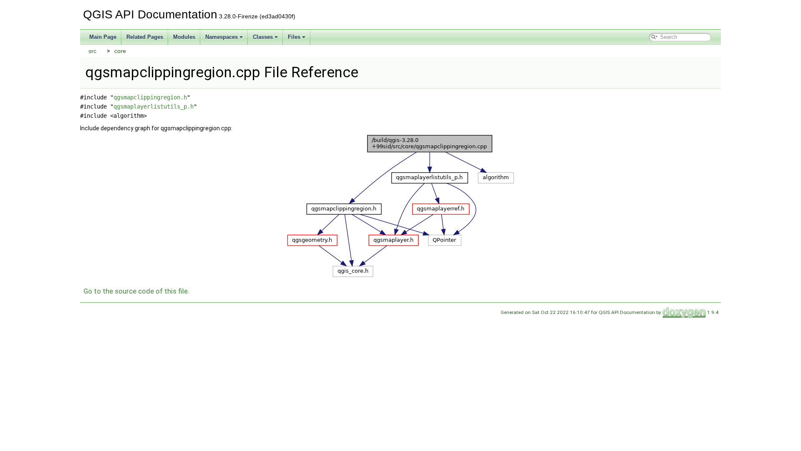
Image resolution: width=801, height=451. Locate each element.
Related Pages (144, 37)
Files (294, 37)
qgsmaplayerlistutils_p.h (153, 106)
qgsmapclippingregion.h (150, 97)
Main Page (102, 37)
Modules (184, 37)
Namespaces (221, 37)
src (92, 51)
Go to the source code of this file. (136, 291)
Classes (263, 37)
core (120, 51)
